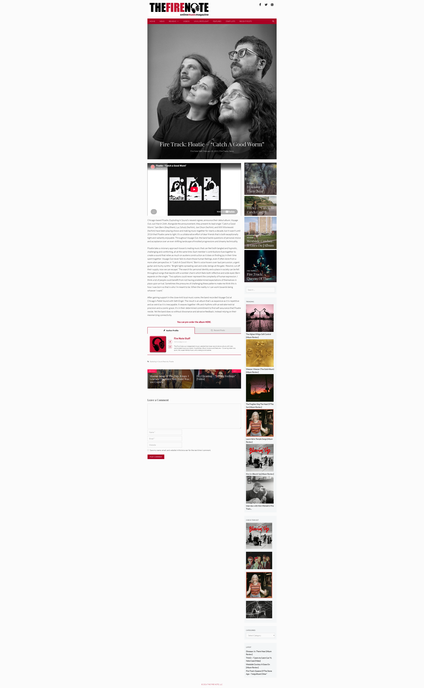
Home (152, 21)
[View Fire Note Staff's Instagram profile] (170, 346)
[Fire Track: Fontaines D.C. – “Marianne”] (259, 567)
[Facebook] (260, 4)
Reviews (172, 21)
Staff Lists (230, 21)
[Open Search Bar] (273, 21)
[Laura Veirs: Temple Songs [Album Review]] (259, 596)
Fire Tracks (224, 151)
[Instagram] (272, 4)
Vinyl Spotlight (201, 21)
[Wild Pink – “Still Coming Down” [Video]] (259, 617)
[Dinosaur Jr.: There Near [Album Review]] (260, 193)
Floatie (171, 361)
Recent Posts (245, 21)
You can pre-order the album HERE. (194, 322)
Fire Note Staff (182, 338)
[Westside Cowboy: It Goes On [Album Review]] (260, 247)
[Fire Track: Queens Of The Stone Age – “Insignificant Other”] (260, 281)
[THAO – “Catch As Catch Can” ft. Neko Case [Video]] (260, 214)
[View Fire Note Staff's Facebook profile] (170, 342)
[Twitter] (266, 4)
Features (217, 21)
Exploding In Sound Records (159, 361)
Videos (186, 21)
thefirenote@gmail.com (180, 342)
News (161, 21)
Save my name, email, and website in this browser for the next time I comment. (180, 450)
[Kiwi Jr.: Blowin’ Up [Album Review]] (259, 547)
